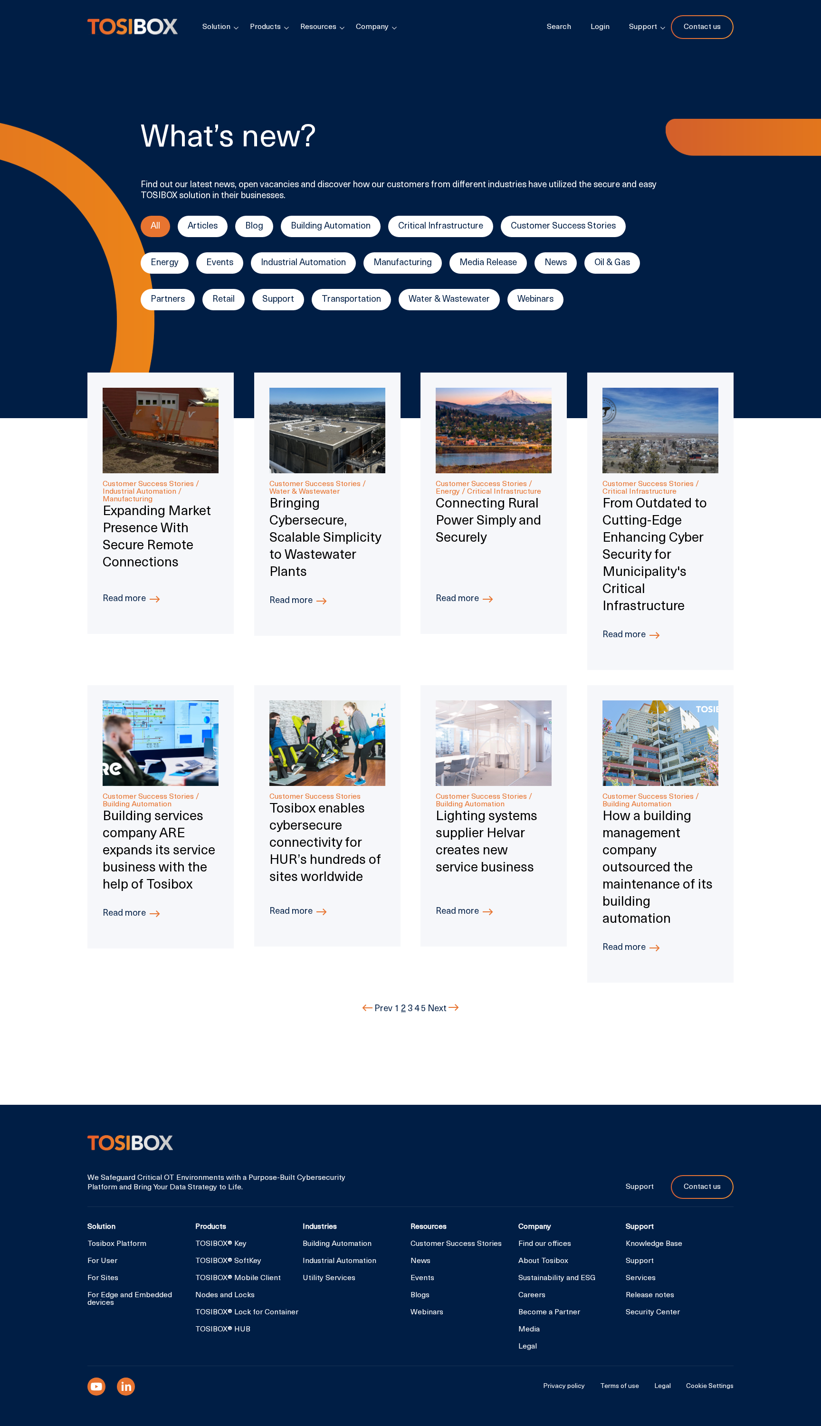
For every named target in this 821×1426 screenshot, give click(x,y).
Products (265, 27)
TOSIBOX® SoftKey (228, 1261)
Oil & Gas (612, 263)
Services (641, 1278)
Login (600, 27)
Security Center (653, 1312)
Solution (216, 27)
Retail (223, 299)
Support (278, 299)
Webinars (535, 299)
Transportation (351, 299)
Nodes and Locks (225, 1295)
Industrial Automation (303, 263)
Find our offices (544, 1244)
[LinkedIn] (126, 1387)
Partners (168, 299)
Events (219, 263)
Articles (203, 226)
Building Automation (331, 226)
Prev (383, 1009)
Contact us (702, 27)
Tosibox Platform (116, 1244)
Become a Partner (549, 1312)
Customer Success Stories (563, 226)
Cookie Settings (710, 1386)
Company (372, 27)
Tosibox (132, 27)
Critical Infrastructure (440, 226)
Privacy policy (564, 1386)
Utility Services (329, 1278)
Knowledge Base (654, 1244)
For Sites (102, 1278)
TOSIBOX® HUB (222, 1329)
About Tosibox (543, 1261)
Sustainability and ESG (556, 1278)
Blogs (420, 1295)
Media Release (488, 263)
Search (559, 27)
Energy (165, 263)
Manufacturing (402, 263)
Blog (254, 226)
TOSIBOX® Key (221, 1244)
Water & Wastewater (449, 299)
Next (438, 1009)
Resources (318, 27)
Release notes (650, 1295)
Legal (527, 1346)
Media (529, 1329)
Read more (124, 598)
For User (102, 1261)
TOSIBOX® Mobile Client (238, 1278)
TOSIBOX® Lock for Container (246, 1312)
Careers (531, 1295)
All (155, 226)
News (555, 263)
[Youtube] (96, 1387)
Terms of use (619, 1386)
